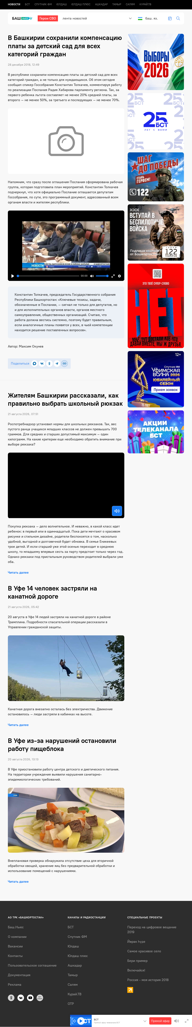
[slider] (48, 276)
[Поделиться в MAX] (34, 363)
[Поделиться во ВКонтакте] (42, 363)
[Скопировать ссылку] (64, 363)
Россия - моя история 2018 (148, 980)
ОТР (71, 1004)
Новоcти (14, 4)
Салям (130, 4)
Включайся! (136, 970)
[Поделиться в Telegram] (57, 363)
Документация (19, 975)
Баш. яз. (151, 18)
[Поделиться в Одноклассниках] (49, 363)
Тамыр (116, 4)
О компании (17, 937)
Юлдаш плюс (80, 4)
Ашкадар (101, 4)
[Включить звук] (117, 511)
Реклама (14, 985)
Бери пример (137, 961)
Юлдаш (61, 4)
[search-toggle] (178, 18)
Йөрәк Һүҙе (136, 942)
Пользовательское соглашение (32, 965)
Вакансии (15, 946)
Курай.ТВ (145, 4)
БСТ (27, 4)
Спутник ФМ (43, 4)
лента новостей (75, 18)
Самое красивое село (144, 951)
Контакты (15, 956)
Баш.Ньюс (16, 927)
